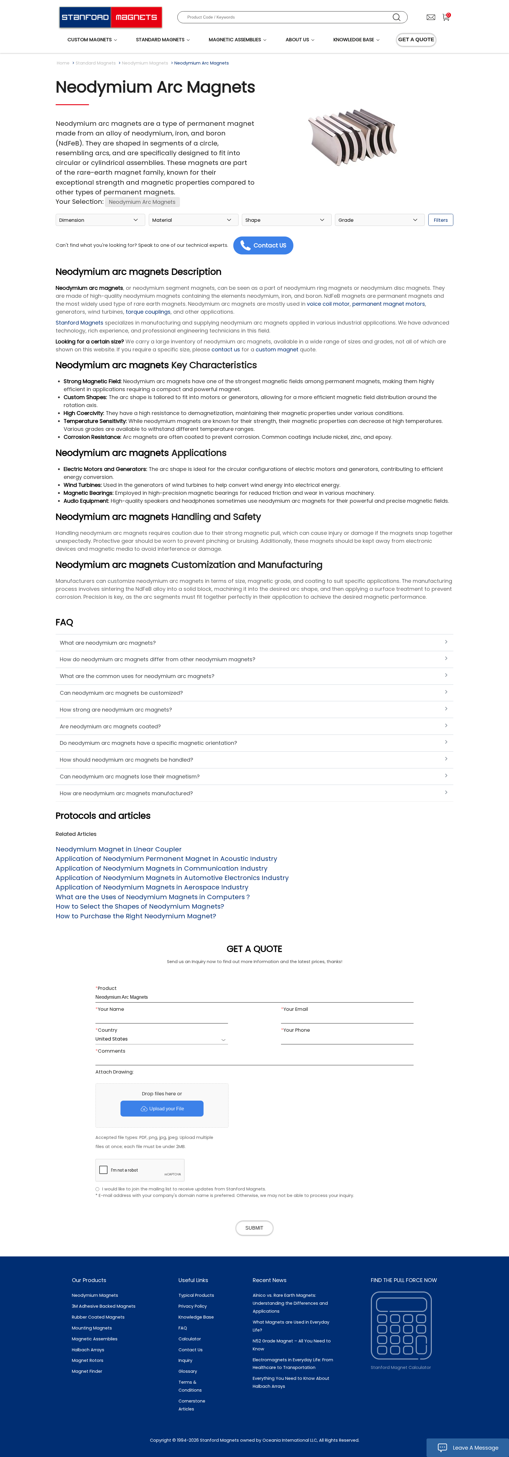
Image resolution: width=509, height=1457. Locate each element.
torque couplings (148, 311)
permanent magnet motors (388, 303)
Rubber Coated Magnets (98, 1317)
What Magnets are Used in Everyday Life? (291, 1326)
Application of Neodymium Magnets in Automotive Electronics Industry (172, 877)
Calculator (190, 1339)
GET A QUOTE (416, 39)
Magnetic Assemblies (95, 1339)
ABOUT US (297, 39)
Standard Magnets (96, 63)
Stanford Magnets (79, 322)
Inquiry (185, 1360)
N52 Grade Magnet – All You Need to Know (292, 1345)
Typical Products (196, 1295)
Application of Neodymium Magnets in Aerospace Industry (152, 887)
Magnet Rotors (87, 1360)
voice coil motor (328, 303)
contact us (225, 349)
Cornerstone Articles (192, 1405)
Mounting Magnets (92, 1328)
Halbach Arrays (88, 1350)
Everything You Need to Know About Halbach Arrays (291, 1382)
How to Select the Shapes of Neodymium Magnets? (140, 906)
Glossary (188, 1371)
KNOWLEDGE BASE (353, 39)
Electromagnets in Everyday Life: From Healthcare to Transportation (293, 1364)
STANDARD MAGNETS (160, 39)
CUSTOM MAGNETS (89, 39)
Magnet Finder (87, 1371)
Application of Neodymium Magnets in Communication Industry (161, 868)
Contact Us (191, 1350)
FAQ (183, 1328)
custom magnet (277, 349)
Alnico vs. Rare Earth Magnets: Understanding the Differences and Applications (290, 1303)
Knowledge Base (196, 1317)
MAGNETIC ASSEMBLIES (235, 39)
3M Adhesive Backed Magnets (103, 1306)
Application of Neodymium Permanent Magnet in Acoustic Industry (166, 858)
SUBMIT (254, 1228)
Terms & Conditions (190, 1386)
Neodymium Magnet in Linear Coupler (119, 849)
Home (63, 63)
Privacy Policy (193, 1306)
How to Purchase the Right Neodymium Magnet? (136, 916)
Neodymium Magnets (145, 63)
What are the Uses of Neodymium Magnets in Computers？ (153, 897)
